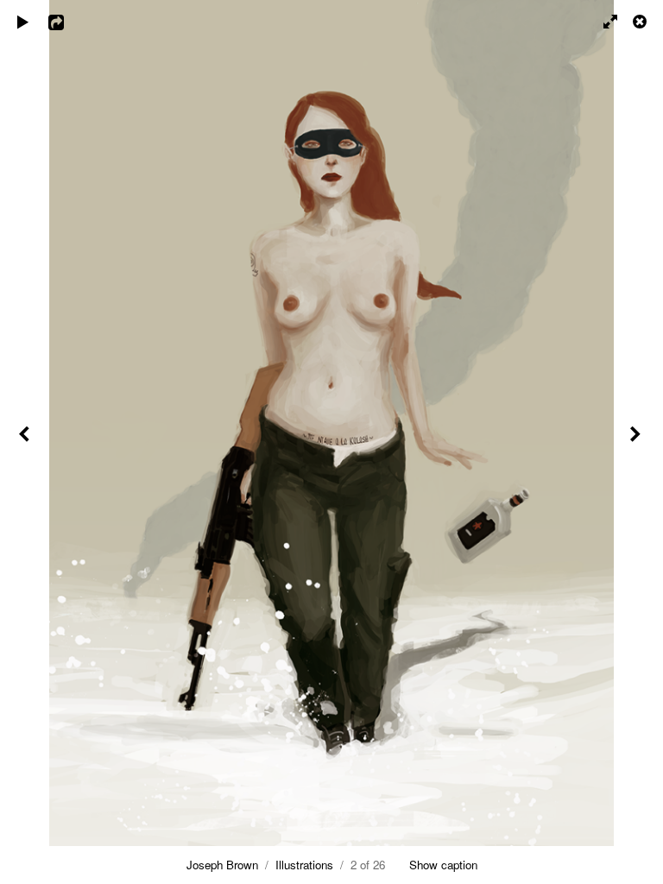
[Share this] (68, 21)
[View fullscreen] (602, 21)
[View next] (637, 442)
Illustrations (304, 864)
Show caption (443, 864)
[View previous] (26, 442)
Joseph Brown (222, 864)
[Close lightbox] (641, 21)
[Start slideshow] (23, 21)
